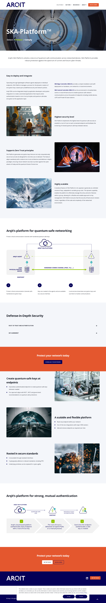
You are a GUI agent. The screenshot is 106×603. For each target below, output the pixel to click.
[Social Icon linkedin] (87, 578)
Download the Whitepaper (53, 362)
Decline (81, 596)
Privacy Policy (83, 592)
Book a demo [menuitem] (93, 4)
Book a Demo (58, 562)
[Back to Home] (15, 6)
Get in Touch (47, 562)
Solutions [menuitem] (60, 5)
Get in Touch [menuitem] (95, 578)
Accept (68, 596)
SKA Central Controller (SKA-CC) (64, 90)
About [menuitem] (84, 5)
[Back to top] (97, 599)
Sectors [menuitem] (67, 5)
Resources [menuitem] (76, 5)
